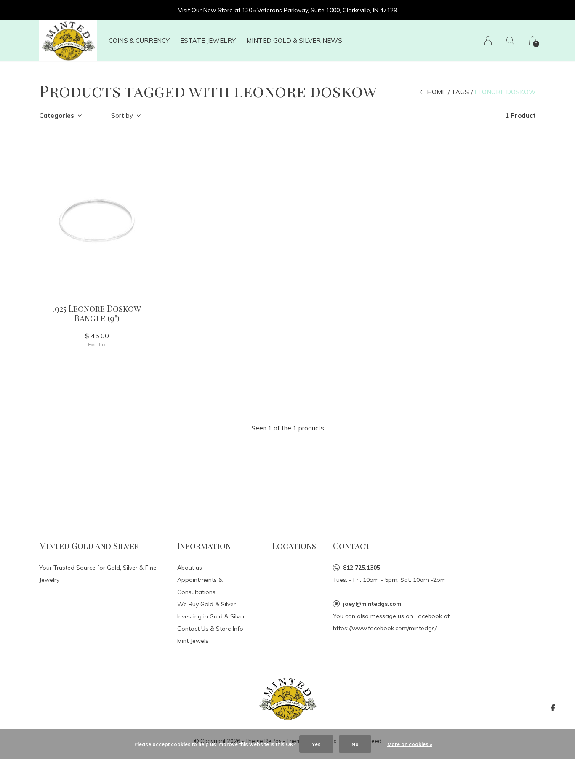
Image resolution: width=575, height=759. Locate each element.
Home (436, 92)
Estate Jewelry (208, 41)
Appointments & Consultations (200, 586)
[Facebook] (553, 708)
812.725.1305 (361, 567)
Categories (56, 115)
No (355, 744)
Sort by (122, 115)
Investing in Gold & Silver (211, 616)
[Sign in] (488, 40)
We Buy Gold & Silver (206, 604)
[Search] (510, 40)
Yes (316, 744)
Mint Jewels (192, 641)
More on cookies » (409, 744)
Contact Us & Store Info (210, 628)
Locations (294, 545)
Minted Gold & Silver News (294, 41)
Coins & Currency (139, 41)
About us (189, 567)
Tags (460, 92)
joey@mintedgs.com (372, 604)
